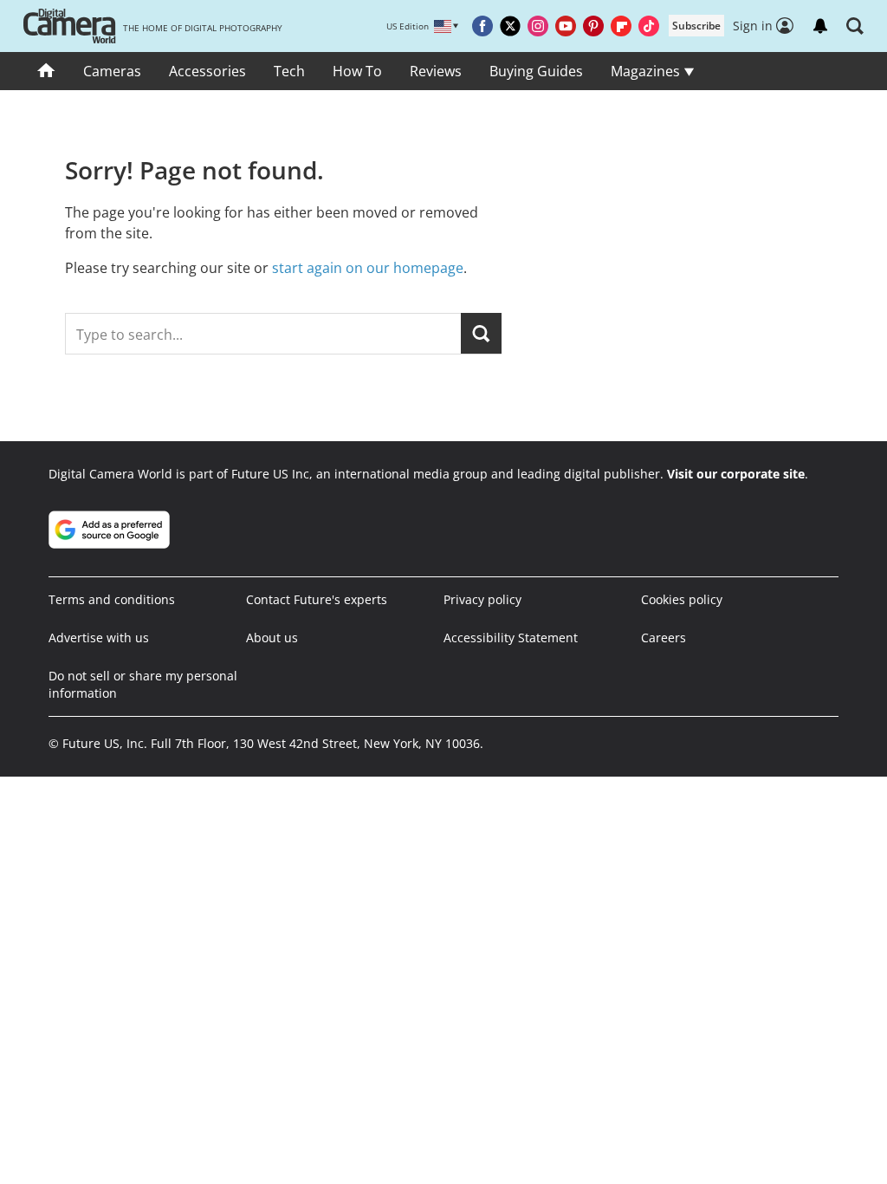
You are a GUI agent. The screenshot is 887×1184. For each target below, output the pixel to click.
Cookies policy (681, 599)
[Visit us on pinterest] (593, 26)
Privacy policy (482, 599)
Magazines (647, 71)
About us (272, 637)
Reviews (436, 71)
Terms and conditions (112, 599)
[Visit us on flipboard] (621, 26)
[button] (855, 26)
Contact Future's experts (316, 599)
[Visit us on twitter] (510, 26)
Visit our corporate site (736, 473)
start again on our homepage (367, 267)
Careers (663, 637)
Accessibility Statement (511, 637)
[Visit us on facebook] (482, 26)
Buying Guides (536, 71)
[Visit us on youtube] (565, 26)
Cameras (112, 71)
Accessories (207, 71)
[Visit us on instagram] (538, 26)
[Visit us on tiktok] (648, 26)
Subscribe (696, 25)
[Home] (46, 71)
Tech (289, 71)
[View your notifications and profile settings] (820, 26)
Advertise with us (99, 637)
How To (357, 71)
